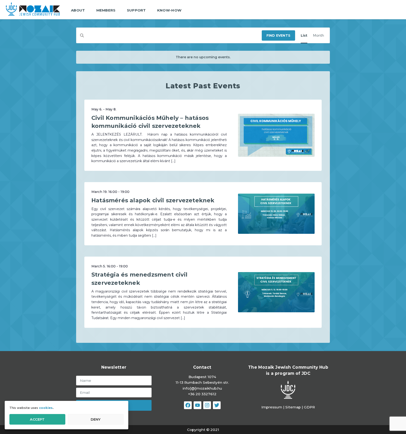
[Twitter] (217, 405)
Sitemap (293, 407)
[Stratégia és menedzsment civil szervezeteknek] (276, 292)
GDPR (309, 407)
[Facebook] (188, 405)
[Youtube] (197, 405)
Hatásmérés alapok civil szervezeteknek (153, 200)
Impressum (271, 407)
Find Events (278, 35)
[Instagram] (207, 405)
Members (106, 10)
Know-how (169, 10)
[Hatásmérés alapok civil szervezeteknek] (276, 214)
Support (136, 10)
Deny (96, 419)
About (78, 10)
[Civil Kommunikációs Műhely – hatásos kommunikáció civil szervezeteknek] (276, 135)
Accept (37, 419)
